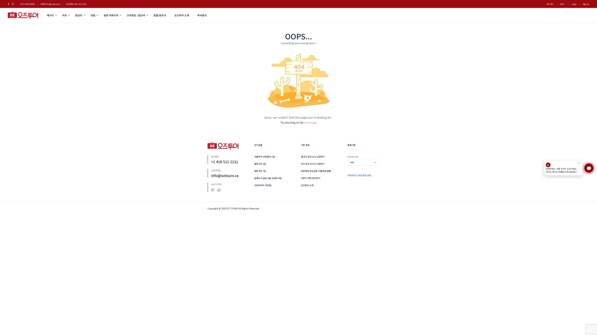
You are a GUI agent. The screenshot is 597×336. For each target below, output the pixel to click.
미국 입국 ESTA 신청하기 (312, 163)
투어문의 (202, 15)
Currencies (353, 156)
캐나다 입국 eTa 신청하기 (313, 156)
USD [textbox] (352, 162)
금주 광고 (550, 4)
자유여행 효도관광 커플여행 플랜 (316, 171)
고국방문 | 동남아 (136, 15)
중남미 (78, 15)
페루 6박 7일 (260, 171)
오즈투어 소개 (181, 15)
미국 (64, 15)
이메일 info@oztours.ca (50, 4)
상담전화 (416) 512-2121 (76, 4)
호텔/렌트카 (159, 15)
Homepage (310, 122)
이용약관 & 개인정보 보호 (359, 175)
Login (574, 4)
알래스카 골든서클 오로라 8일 (268, 178)
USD (562, 4)
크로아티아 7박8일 (262, 185)
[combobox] (363, 162)
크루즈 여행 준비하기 (310, 178)
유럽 (93, 15)
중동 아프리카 (111, 15)
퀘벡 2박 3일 (260, 163)
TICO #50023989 (27, 4)
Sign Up (586, 4)
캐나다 (50, 15)
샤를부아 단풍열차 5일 (264, 156)
